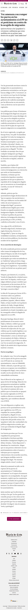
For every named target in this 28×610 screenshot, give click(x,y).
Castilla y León (14, 565)
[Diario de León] (14, 3)
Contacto (14, 548)
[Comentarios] (17, 40)
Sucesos (14, 571)
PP (12, 512)
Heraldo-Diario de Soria (14, 590)
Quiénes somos (14, 539)
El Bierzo (14, 560)
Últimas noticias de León (14, 580)
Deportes (14, 564)
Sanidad (14, 569)
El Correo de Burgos (14, 589)
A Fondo (14, 573)
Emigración (16, 512)
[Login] (26, 3)
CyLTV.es (14, 592)
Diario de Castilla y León (14, 585)
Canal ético (19, 608)
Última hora (4, 7)
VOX (10, 512)
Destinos (14, 574)
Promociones (14, 545)
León (10, 7)
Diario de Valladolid (14, 587)
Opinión (14, 576)
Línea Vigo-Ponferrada (22, 0)
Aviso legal (5, 606)
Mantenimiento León (12, 0)
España (3, 11)
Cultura (14, 567)
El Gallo (14, 578)
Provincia (15, 7)
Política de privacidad (12, 606)
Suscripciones (14, 543)
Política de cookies (21, 606)
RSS (14, 550)
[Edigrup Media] (14, 600)
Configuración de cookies (11, 608)
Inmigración (6, 512)
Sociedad (21, 7)
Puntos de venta (14, 546)
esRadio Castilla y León (14, 594)
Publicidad (14, 541)
